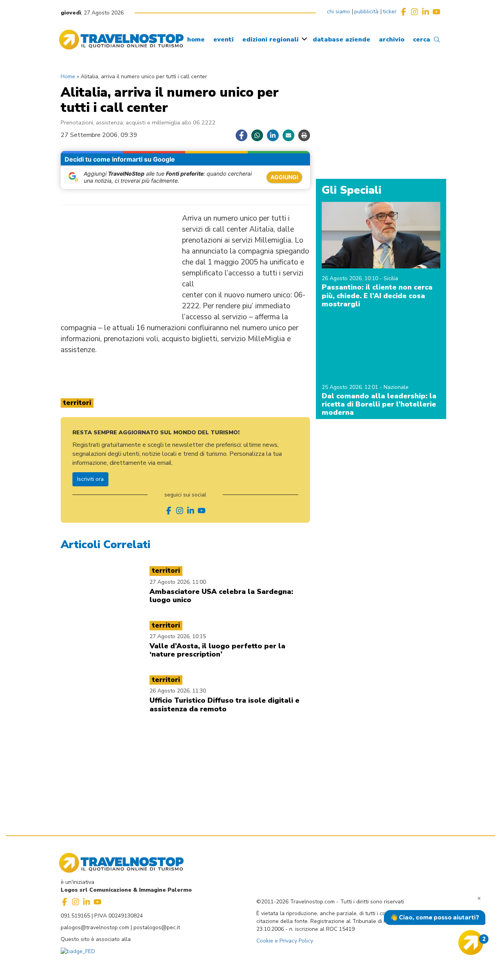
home (196, 39)
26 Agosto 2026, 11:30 (178, 690)
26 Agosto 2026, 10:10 (351, 278)
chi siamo (338, 11)
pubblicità (366, 11)
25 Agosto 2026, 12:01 (351, 387)
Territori (77, 402)
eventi (223, 39)
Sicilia (391, 278)
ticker (389, 11)
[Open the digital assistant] (470, 942)
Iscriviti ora (90, 479)
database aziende (341, 39)
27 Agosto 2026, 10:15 (178, 636)
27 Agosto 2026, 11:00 (178, 582)
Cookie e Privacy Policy (284, 940)
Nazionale (396, 387)
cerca (421, 39)
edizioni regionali (270, 39)
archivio (391, 39)
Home (68, 76)
